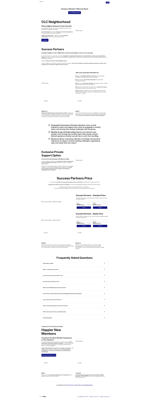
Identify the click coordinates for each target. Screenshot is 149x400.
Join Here (45, 40)
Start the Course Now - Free (48, 355)
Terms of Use (69, 385)
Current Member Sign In (74, 12)
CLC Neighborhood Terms (82, 396)
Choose (83, 207)
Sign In (107, 2)
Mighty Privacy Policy (104, 396)
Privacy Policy (77, 385)
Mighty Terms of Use (94, 396)
